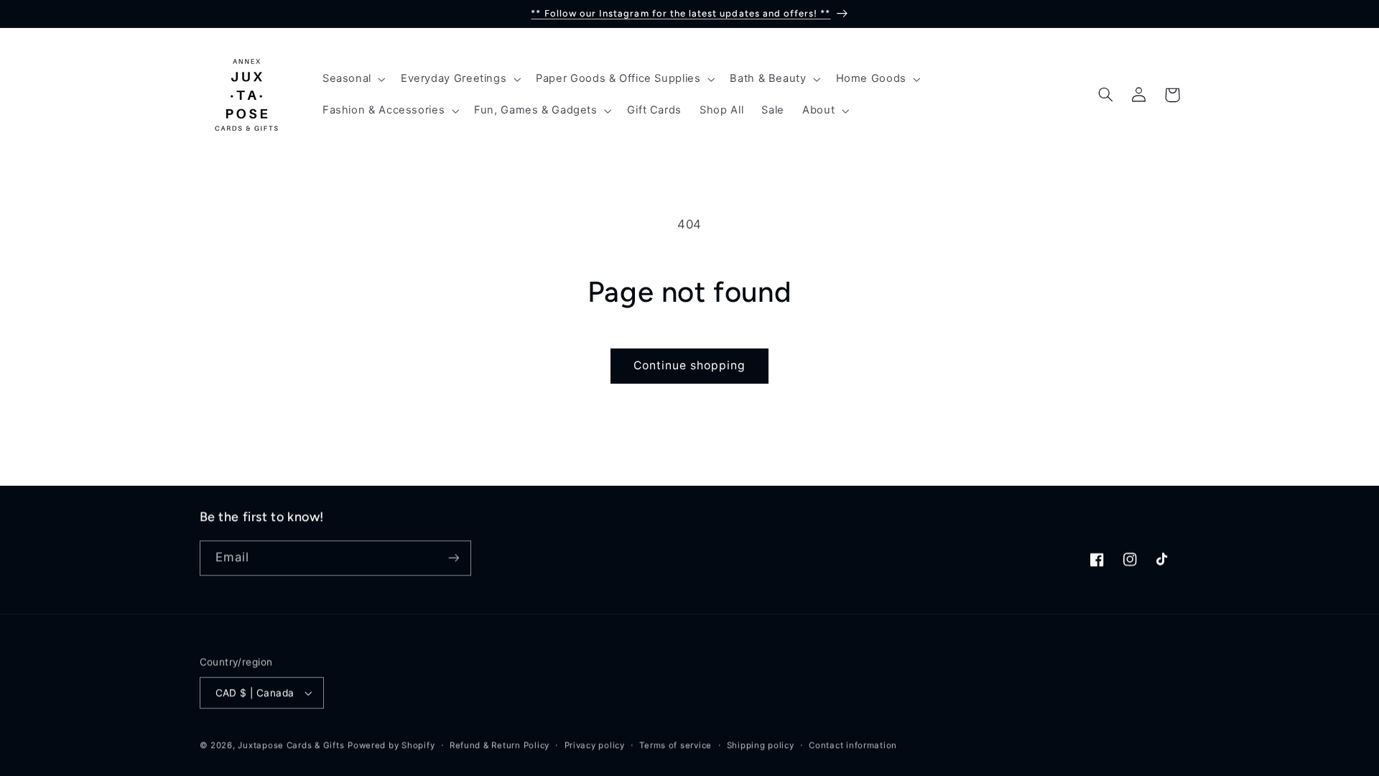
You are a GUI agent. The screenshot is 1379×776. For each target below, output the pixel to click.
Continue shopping (689, 365)
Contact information (853, 745)
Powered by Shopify (391, 745)
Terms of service (675, 745)
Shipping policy (760, 745)
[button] (352, 79)
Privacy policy (595, 745)
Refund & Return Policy (499, 745)
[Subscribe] (453, 558)
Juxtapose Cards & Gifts (291, 745)
